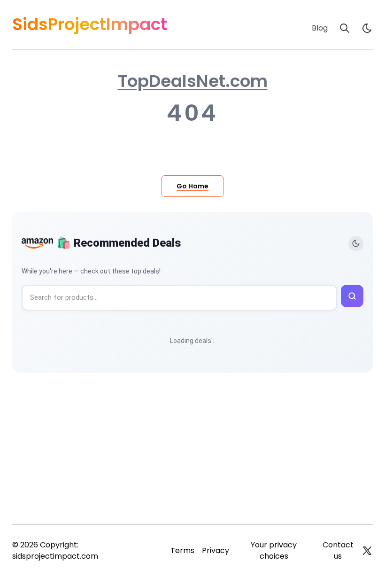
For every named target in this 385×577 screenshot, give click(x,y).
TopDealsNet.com (193, 81)
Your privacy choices (274, 550)
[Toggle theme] (355, 243)
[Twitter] (367, 550)
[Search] (344, 28)
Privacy (215, 550)
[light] (367, 28)
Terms (182, 550)
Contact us (338, 550)
